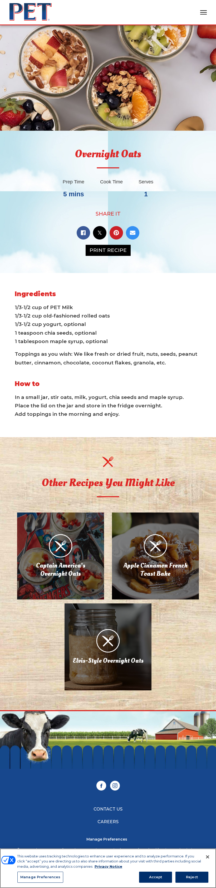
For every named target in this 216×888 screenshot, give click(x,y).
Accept (155, 877)
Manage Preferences (106, 839)
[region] (108, 868)
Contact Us (108, 809)
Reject (192, 877)
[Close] (207, 857)
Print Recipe (108, 250)
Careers (108, 821)
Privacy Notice (108, 866)
